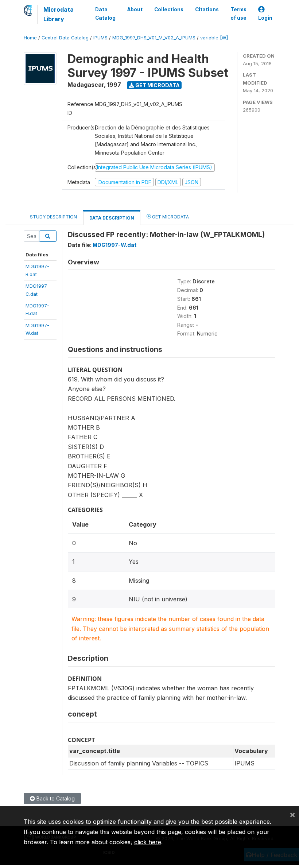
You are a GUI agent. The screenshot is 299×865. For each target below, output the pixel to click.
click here (147, 842)
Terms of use (238, 13)
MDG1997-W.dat (114, 245)
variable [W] (214, 37)
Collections (168, 9)
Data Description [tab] (111, 218)
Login (265, 18)
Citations (207, 9)
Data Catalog (105, 13)
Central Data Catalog (65, 37)
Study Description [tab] (53, 217)
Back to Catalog (55, 798)
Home (30, 37)
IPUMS (100, 37)
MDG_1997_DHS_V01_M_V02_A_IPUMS (153, 37)
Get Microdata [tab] (170, 217)
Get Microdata (157, 85)
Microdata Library (58, 14)
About (135, 9)
